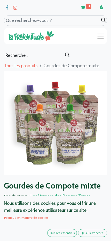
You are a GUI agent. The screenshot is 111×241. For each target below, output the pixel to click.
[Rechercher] (67, 55)
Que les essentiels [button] (62, 233)
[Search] (103, 20)
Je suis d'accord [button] (92, 233)
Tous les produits (21, 66)
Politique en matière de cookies (26, 218)
